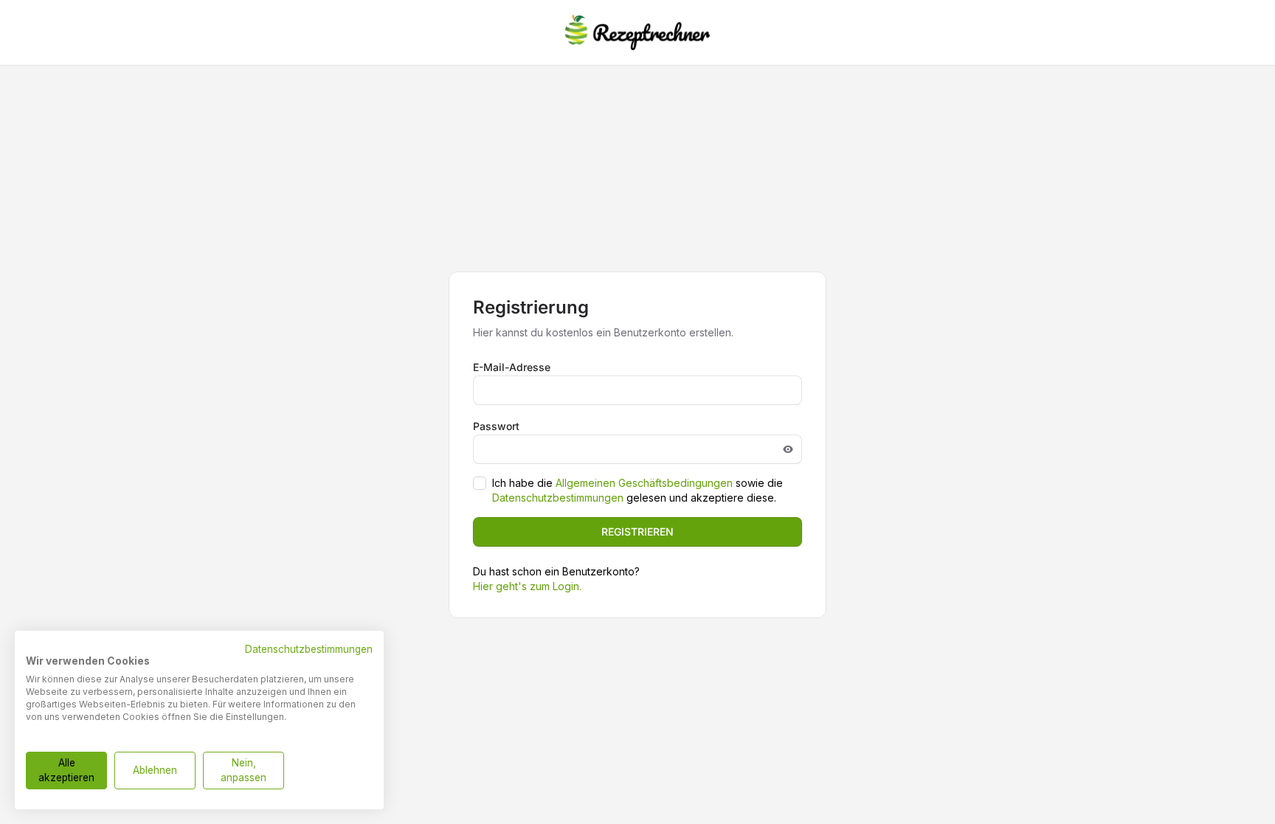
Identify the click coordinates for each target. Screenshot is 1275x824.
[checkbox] (479, 483)
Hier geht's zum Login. (527, 586)
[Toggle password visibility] (788, 449)
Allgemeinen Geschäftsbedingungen (644, 483)
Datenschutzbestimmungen (557, 497)
